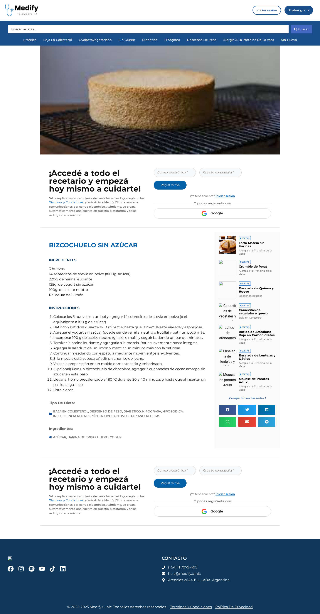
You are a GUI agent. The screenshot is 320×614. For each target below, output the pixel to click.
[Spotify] (32, 569)
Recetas (153, 416)
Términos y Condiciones (66, 202)
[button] (227, 410)
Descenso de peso (201, 40)
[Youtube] (42, 569)
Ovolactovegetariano (95, 40)
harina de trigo (81, 437)
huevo (103, 437)
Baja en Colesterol (57, 40)
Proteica (29, 40)
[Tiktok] (52, 569)
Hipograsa (172, 40)
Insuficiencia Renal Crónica (78, 416)
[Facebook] (11, 569)
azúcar (59, 437)
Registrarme (170, 185)
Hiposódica (172, 411)
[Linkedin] (63, 569)
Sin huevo (289, 40)
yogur (115, 437)
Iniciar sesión (225, 196)
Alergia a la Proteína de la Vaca (248, 40)
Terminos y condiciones (191, 607)
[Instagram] (21, 569)
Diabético (149, 40)
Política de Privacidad (234, 607)
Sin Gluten (127, 40)
